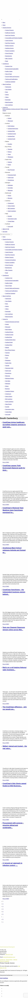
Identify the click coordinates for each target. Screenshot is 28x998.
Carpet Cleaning (9, 40)
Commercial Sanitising (10, 260)
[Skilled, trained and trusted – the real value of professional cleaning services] (15, 759)
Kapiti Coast (10, 177)
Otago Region (8, 404)
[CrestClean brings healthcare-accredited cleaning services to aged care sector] (15, 438)
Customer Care (8, 66)
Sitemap (15, 959)
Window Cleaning (9, 45)
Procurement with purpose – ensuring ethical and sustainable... (13, 825)
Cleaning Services (7, 27)
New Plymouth (11, 169)
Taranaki (7, 365)
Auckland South (11, 138)
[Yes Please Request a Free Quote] (3, 13)
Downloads (7, 99)
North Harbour (11, 126)
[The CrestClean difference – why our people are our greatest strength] (15, 721)
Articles (7, 94)
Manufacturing (8, 56)
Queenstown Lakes (12, 218)
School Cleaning (9, 53)
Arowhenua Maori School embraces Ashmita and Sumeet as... (14, 550)
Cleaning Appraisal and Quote (12, 321)
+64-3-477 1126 (9, 954)
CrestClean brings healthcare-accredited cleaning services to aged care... (14, 424)
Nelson (9, 195)
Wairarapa (10, 190)
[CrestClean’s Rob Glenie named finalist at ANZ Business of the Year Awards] (15, 797)
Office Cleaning (8, 58)
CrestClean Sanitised (10, 81)
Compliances (6, 63)
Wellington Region (9, 378)
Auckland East (11, 136)
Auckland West (11, 131)
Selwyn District (11, 205)
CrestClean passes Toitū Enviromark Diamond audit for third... (14, 468)
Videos (6, 97)
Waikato (7, 347)
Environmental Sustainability (11, 68)
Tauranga (10, 149)
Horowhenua (11, 180)
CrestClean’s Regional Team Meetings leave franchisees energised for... (13, 510)
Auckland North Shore (13, 128)
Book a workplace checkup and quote (11, 109)
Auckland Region (9, 332)
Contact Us (5, 107)
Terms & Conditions (4, 961)
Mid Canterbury (11, 208)
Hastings (10, 162)
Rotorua (10, 151)
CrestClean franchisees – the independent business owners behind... (14, 592)
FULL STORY (6, 462)
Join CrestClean (9, 104)
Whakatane (10, 157)
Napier (9, 164)
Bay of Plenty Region (10, 350)
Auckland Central (12, 133)
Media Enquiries (9, 102)
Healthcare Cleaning (10, 32)
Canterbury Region (9, 391)
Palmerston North (12, 175)
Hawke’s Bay (8, 363)
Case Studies (8, 89)
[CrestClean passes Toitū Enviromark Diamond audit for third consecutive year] (15, 481)
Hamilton (10, 144)
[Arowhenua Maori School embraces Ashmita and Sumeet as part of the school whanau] (15, 564)
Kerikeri (9, 118)
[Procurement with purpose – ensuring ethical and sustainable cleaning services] (15, 837)
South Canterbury (12, 211)
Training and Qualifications (11, 79)
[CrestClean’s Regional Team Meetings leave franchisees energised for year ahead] (15, 523)
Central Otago (11, 221)
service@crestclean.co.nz (9, 957)
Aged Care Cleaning (10, 35)
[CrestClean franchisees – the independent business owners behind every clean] (15, 604)
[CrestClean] (14, 19)
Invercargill (10, 226)
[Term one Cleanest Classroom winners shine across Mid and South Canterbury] (15, 641)
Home (4, 25)
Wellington (10, 185)
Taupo (9, 154)
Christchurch (11, 203)
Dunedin (10, 216)
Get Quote (5, 231)
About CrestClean (7, 84)
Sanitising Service (9, 48)
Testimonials (8, 86)
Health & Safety (8, 71)
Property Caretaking (9, 50)
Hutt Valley (10, 187)
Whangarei (10, 120)
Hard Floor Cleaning (10, 43)
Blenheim (10, 198)
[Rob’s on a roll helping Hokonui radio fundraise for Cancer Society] (15, 681)
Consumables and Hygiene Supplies (13, 38)
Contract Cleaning (9, 30)
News (6, 92)
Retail (6, 61)
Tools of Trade (8, 74)
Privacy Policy (9, 959)
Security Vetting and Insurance (12, 76)
